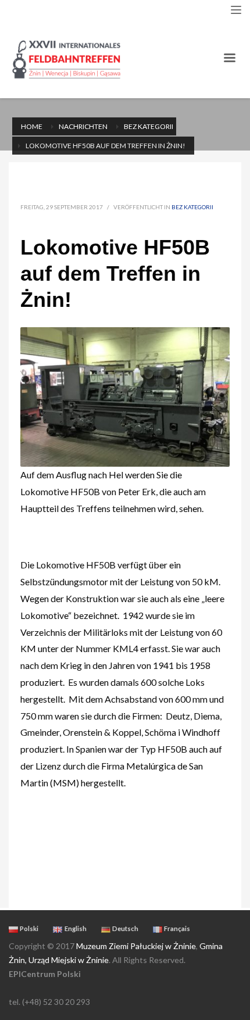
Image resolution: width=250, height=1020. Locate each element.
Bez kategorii (148, 126)
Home (31, 126)
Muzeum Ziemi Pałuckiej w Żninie (136, 946)
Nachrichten (83, 126)
